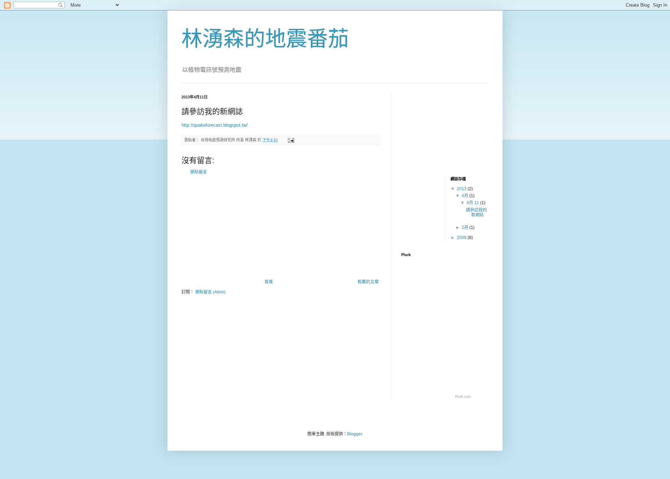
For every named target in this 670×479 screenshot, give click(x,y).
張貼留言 (198, 172)
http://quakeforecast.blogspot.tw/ (214, 125)
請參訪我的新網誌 (476, 212)
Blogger (354, 434)
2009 (462, 237)
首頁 (269, 281)
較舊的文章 (368, 281)
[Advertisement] (281, 227)
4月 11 (473, 202)
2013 (462, 188)
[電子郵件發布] (290, 140)
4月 (465, 195)
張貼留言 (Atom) (210, 292)
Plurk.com (463, 396)
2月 (465, 227)
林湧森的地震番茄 (265, 39)
